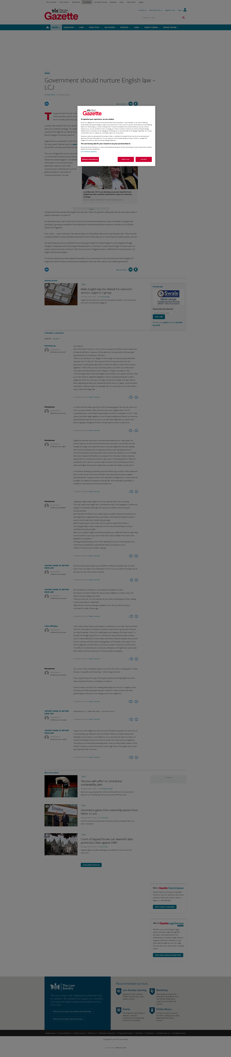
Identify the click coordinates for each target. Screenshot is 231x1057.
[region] (116, 136)
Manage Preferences (90, 159)
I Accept (144, 159)
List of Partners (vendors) (89, 152)
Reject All (126, 159)
